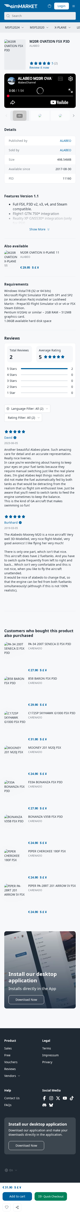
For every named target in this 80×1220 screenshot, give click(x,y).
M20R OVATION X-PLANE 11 (39, 252)
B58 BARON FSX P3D (42, 678)
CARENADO (35, 648)
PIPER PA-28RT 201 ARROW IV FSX (52, 886)
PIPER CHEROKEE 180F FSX (47, 851)
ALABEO (34, 46)
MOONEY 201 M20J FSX (44, 748)
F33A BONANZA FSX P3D (45, 782)
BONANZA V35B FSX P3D (45, 817)
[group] (40, 91)
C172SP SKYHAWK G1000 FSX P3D (51, 713)
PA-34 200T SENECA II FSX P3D (49, 644)
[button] (39, 67)
